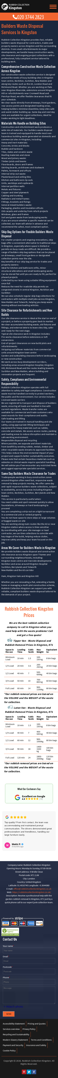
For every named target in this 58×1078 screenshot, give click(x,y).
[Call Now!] (31, 16)
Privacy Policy (29, 1029)
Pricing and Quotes (37, 1023)
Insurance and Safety (36, 1045)
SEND (8, 1014)
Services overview (11, 1029)
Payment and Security (13, 1045)
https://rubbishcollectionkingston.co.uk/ (31, 892)
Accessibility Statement (14, 1023)
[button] (6, 829)
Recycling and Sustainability (16, 1034)
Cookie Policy (9, 1050)
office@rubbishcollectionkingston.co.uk (32, 888)
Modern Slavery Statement (15, 1039)
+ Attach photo (13, 1006)
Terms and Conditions (41, 1039)
